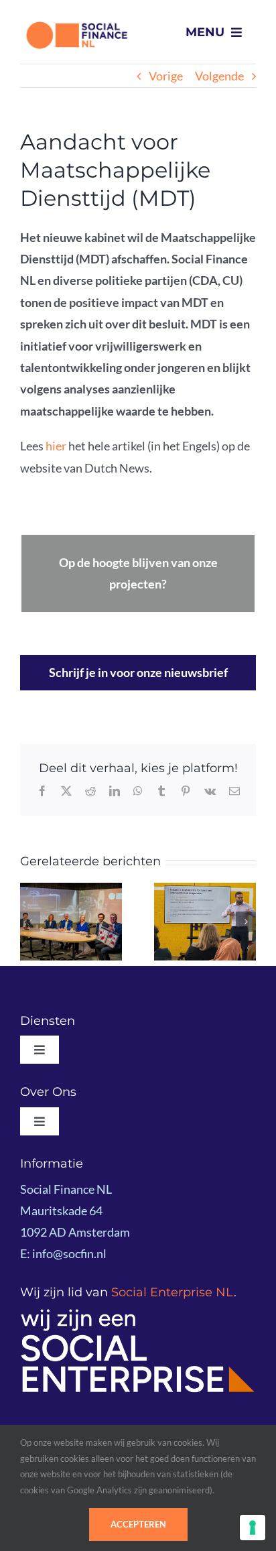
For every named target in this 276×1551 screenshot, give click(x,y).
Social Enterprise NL (172, 1292)
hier (56, 445)
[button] (30, 922)
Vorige (166, 75)
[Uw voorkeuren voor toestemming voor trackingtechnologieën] (252, 1527)
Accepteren (138, 1524)
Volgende (219, 75)
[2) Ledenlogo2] (138, 1313)
